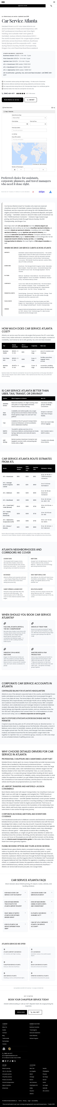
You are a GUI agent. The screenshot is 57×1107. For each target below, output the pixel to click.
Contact (4, 1032)
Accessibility (35, 1100)
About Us (4, 1027)
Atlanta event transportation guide (19, 839)
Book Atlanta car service (11, 100)
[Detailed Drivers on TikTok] (10, 1061)
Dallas (31, 1088)
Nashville (45, 1088)
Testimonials (5, 1038)
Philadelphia (46, 1071)
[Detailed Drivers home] (3, 2)
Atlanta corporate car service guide (32, 714)
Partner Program (34, 1038)
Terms (20, 1100)
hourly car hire (28, 239)
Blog (3, 1035)
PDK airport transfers (42, 241)
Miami (31, 1074)
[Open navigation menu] (54, 2)
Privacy (25, 1100)
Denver (44, 1079)
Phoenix (45, 1074)
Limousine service (7, 1074)
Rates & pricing (6, 1068)
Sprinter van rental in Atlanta (33, 232)
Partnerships (5, 1041)
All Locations (46, 1091)
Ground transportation (8, 1082)
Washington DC (34, 1085)
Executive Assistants (35, 1032)
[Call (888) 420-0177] (51, 5)
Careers (4, 1044)
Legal (29, 1100)
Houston (32, 1091)
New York (32, 1068)
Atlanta (31, 1093)
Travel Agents (33, 1030)
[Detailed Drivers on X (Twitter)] (15, 1061)
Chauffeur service (7, 1077)
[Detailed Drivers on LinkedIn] (3, 1061)
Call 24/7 (31, 100)
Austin (44, 1082)
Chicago (32, 1077)
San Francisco (33, 1082)
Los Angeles (33, 1071)
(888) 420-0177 (9, 93)
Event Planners (33, 1035)
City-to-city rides (6, 1071)
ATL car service (23, 226)
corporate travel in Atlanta (13, 239)
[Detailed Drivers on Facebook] (8, 1061)
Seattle (44, 1068)
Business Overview (34, 1027)
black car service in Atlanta (20, 230)
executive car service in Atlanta (22, 234)
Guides (4, 1030)
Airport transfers (6, 1085)
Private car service (7, 1079)
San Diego (45, 1077)
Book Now (21, 1012)
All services (5, 1088)
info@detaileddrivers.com (11, 1055)
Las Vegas (45, 1085)
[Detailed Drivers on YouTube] (12, 1061)
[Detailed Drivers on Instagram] (5, 1061)
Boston (31, 1079)
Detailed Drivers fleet (11, 237)
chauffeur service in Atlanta (40, 228)
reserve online (29, 237)
